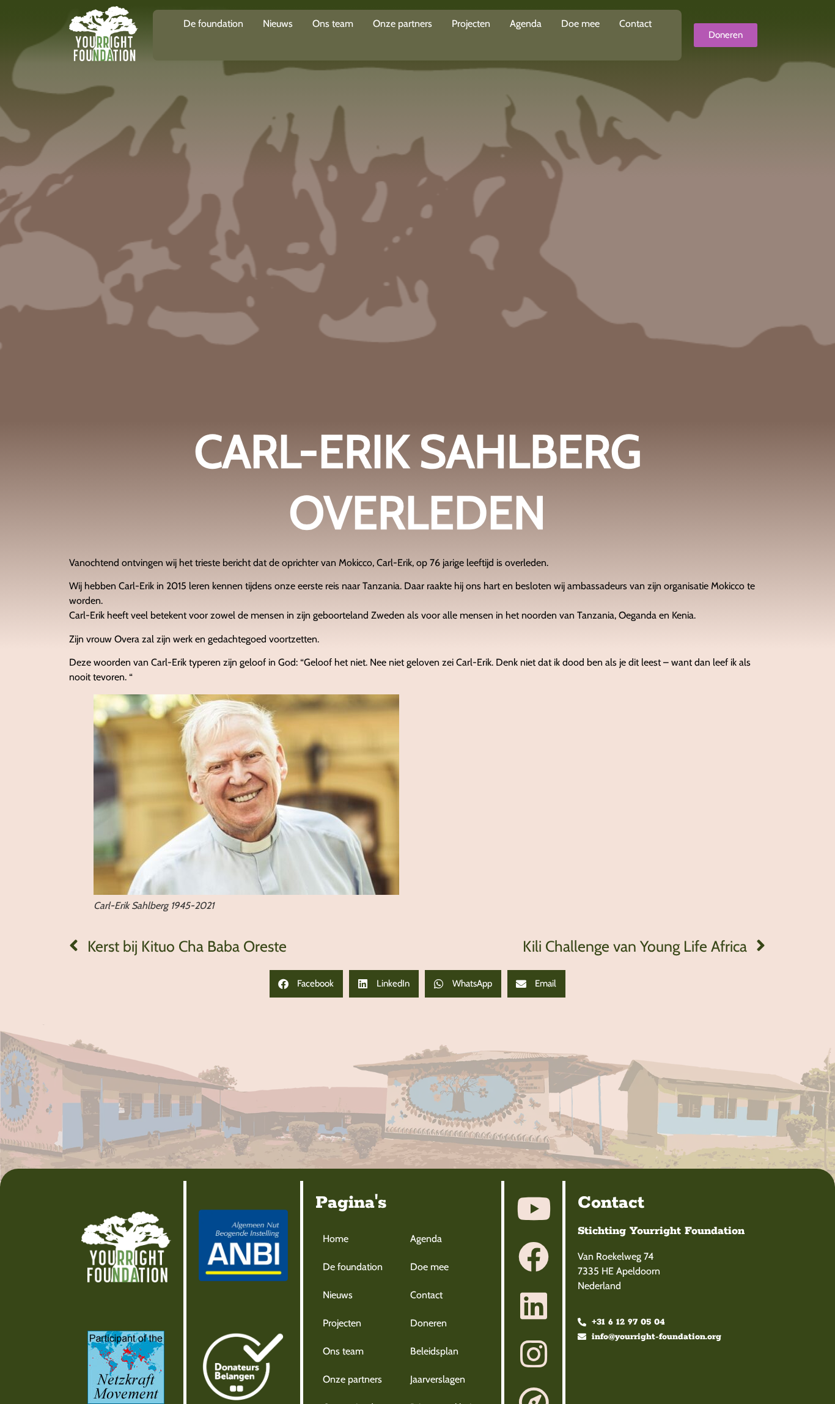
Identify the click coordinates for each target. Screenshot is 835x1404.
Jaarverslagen (437, 1379)
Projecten (471, 23)
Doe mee (580, 23)
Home (335, 1238)
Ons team (332, 23)
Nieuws (278, 23)
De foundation (213, 23)
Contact (635, 23)
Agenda (526, 23)
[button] (306, 984)
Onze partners (402, 23)
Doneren (428, 1323)
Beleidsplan (434, 1351)
